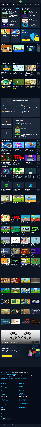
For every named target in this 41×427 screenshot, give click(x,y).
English (3, 418)
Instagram (2, 413)
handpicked (16, 106)
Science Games (21, 391)
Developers (3, 391)
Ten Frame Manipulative (23, 399)
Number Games (21, 386)
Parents (2, 386)
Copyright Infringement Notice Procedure (8, 376)
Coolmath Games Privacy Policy (9, 374)
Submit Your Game (7, 355)
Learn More (26, 39)
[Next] (38, 342)
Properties (2, 407)
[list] (20, 271)
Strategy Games (22, 383)
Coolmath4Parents (22, 407)
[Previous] (35, 342)
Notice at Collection (4, 378)
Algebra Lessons (3, 399)
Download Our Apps (22, 394)
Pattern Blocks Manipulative (23, 403)
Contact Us (3, 393)
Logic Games (21, 387)
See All (17, 8)
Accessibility (3, 394)
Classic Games (21, 390)
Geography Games (22, 393)
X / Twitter (2, 412)
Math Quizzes (21, 404)
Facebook (2, 414)
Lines (2, 403)
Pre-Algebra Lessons (4, 397)
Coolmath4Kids (21, 397)
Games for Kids (3, 383)
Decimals (2, 406)
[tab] (37, 44)
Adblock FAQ (23, 378)
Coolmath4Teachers (22, 406)
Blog (1, 390)
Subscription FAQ (4, 387)
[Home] (20, 1)
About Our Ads (17, 378)
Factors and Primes (4, 404)
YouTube (2, 416)
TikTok (2, 410)
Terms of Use (11, 378)
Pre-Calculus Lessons (4, 400)
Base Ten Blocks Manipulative (24, 400)
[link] (10, 12)
